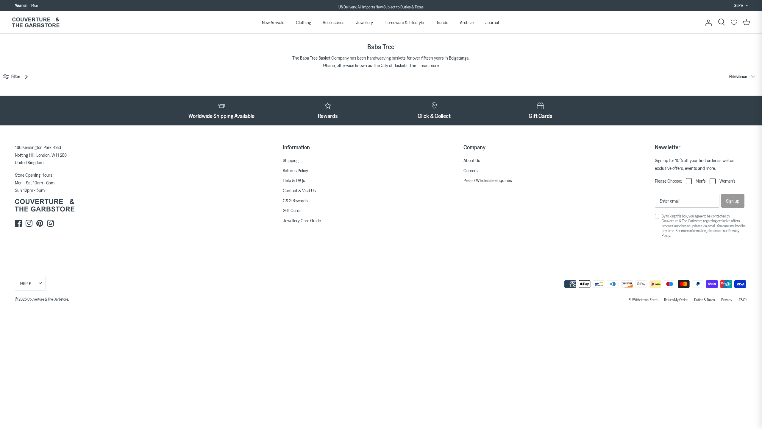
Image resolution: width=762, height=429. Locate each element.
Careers (470, 170)
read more (430, 65)
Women (21, 5)
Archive (467, 22)
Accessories (333, 22)
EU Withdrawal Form (643, 300)
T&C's (743, 300)
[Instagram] (29, 223)
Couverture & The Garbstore (47, 299)
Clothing (303, 22)
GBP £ (739, 5)
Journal (492, 22)
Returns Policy (295, 170)
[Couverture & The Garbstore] (36, 22)
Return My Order (676, 300)
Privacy (726, 300)
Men (34, 5)
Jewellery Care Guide (302, 220)
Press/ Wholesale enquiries (487, 180)
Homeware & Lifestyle (404, 22)
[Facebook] (18, 223)
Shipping (291, 160)
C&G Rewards (295, 200)
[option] (381, 6)
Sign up (732, 200)
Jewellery (364, 22)
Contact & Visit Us (299, 190)
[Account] (708, 22)
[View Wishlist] (734, 22)
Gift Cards (292, 210)
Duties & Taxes (704, 300)
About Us (471, 160)
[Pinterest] (39, 223)
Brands (441, 22)
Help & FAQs (294, 180)
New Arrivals (273, 22)
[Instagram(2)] (50, 223)
